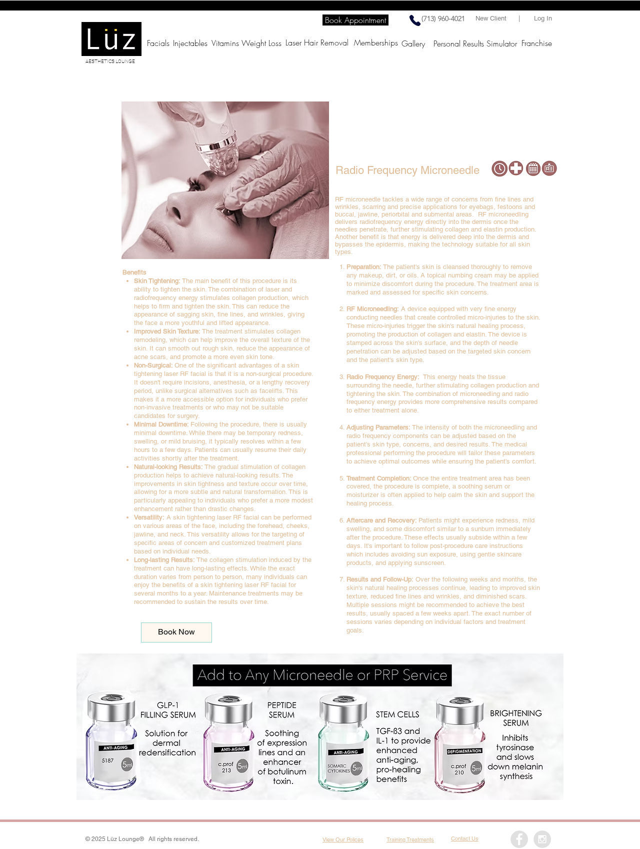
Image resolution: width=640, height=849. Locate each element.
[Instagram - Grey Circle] (542, 839)
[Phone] (414, 20)
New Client (493, 18)
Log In (543, 18)
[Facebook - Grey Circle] (519, 839)
